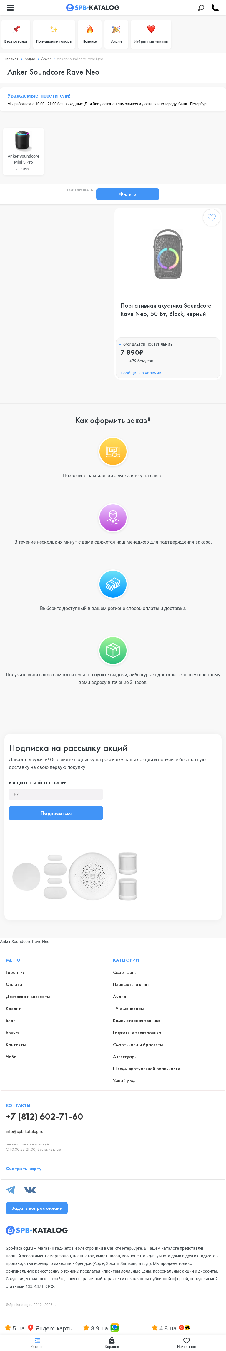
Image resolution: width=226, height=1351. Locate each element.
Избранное (186, 1347)
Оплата (14, 984)
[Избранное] (211, 218)
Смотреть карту (24, 1168)
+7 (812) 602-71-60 (44, 1116)
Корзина (112, 1347)
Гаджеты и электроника (137, 1032)
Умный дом (124, 1081)
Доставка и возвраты (28, 996)
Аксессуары (125, 1056)
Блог (10, 1020)
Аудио (119, 996)
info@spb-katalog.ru (25, 1131)
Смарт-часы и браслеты (138, 1044)
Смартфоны (125, 972)
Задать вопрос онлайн (36, 1208)
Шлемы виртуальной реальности (146, 1069)
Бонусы (13, 1032)
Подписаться (56, 813)
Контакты (16, 1044)
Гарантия (15, 972)
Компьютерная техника (137, 1020)
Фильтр (127, 194)
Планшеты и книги (131, 984)
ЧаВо (11, 1056)
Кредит (13, 1008)
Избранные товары (151, 41)
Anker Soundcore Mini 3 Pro (23, 162)
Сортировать (80, 190)
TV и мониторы (128, 1008)
